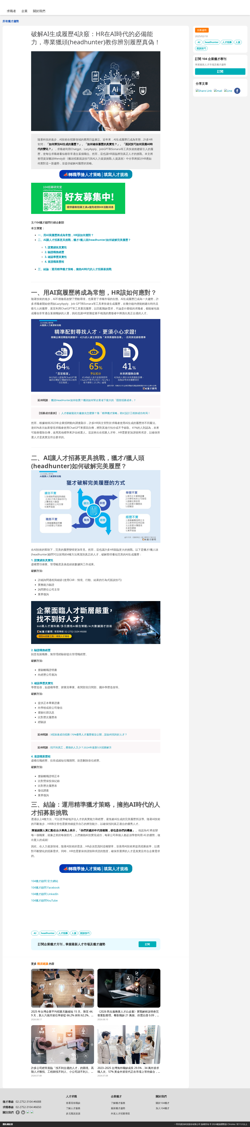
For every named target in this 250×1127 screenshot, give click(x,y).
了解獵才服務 (118, 1103)
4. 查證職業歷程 (54, 261)
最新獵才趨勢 (118, 1108)
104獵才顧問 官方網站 (44, 881)
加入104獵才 (162, 1108)
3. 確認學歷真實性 (56, 257)
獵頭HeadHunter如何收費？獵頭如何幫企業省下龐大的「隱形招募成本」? (93, 400)
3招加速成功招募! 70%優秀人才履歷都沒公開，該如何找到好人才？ (88, 734)
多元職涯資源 (73, 1113)
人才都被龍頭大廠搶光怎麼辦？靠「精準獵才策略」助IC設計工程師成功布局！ (105, 413)
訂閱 (220, 71)
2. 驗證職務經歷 (54, 252)
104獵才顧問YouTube (44, 900)
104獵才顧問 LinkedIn (44, 894)
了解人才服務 (73, 1108)
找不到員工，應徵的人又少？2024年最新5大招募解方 (81, 747)
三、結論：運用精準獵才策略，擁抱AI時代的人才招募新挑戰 (75, 269)
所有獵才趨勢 (11, 21)
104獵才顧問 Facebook (45, 887)
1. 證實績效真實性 (56, 247)
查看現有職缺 (73, 1103)
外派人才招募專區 (120, 1113)
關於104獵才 (162, 1103)
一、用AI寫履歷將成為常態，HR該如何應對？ (66, 235)
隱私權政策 (8, 1124)
